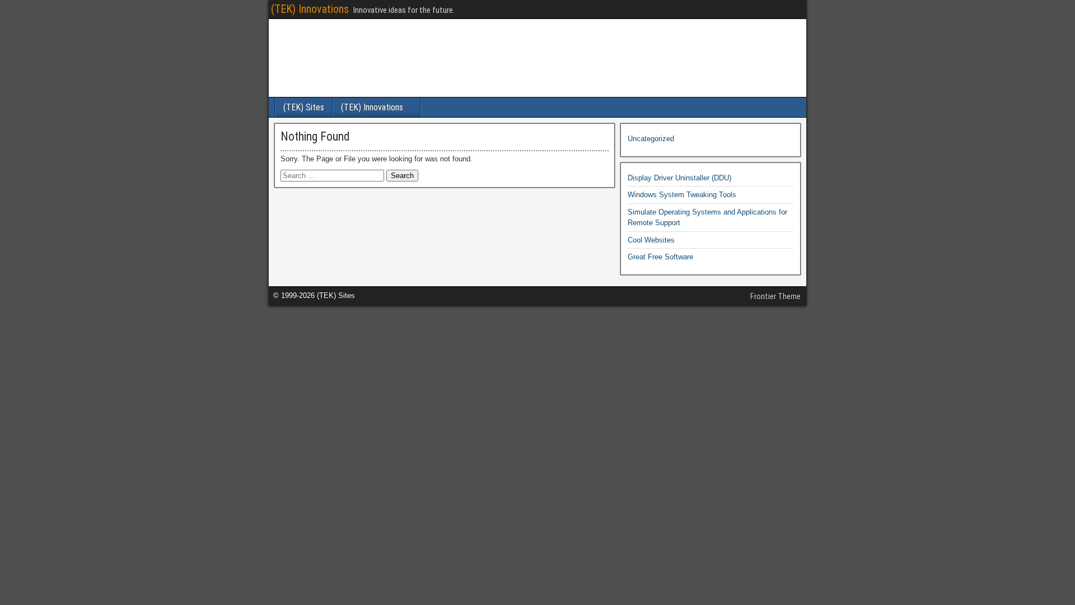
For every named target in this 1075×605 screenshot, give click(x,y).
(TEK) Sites (303, 107)
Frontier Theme (775, 296)
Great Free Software (660, 257)
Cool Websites (651, 240)
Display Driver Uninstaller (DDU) (679, 178)
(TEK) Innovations (310, 9)
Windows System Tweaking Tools (682, 194)
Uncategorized (651, 138)
